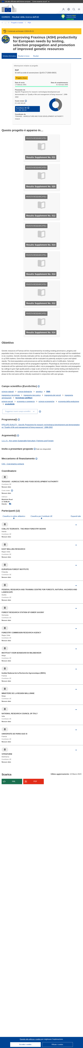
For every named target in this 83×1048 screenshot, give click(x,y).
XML (13, 781)
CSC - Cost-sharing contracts (13, 464)
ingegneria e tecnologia (11, 395)
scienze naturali (8, 392)
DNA (48, 392)
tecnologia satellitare (23, 398)
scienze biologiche (25, 392)
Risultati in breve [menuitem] (23, 56)
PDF (35, 781)
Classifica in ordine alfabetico (14, 516)
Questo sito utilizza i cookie (30, 1039)
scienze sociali (7, 401)
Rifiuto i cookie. (57, 1044)
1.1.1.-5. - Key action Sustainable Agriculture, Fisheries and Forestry (28, 441)
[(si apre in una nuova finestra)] (9, 8)
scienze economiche (46, 401)
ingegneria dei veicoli (52, 395)
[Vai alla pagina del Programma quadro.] (6, 39)
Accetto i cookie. (25, 1044)
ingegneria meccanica (32, 395)
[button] (68, 9)
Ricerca (73, 9)
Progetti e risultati (17, 22)
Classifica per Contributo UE (41, 516)
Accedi (63, 9)
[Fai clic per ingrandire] (76, 525)
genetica (39, 392)
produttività (9, 404)
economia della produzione (68, 401)
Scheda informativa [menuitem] (9, 56)
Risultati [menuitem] (36, 56)
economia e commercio (26, 401)
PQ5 (29, 22)
